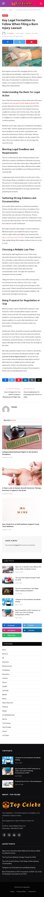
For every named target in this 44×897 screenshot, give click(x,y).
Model (4, 694)
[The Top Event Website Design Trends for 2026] (7, 580)
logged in (17, 545)
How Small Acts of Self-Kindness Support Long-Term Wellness (20, 525)
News (4, 699)
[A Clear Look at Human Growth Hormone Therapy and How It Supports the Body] (22, 473)
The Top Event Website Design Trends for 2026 (27, 579)
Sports (4, 719)
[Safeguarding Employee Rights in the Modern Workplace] (22, 437)
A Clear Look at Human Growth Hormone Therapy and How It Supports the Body (21, 489)
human (11, 33)
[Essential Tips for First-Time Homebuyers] (7, 784)
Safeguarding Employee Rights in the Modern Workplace (20, 453)
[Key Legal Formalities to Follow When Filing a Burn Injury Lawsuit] (22, 57)
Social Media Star (8, 715)
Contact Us (32, 891)
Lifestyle (5, 690)
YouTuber (5, 735)
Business (5, 662)
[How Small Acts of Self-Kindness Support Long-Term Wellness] (22, 509)
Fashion (5, 678)
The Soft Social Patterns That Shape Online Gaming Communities (27, 589)
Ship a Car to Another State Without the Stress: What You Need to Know (28, 568)
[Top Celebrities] (22, 3)
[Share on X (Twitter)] (19, 42)
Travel (4, 731)
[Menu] (3, 3)
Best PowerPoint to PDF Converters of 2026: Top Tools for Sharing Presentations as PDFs (27, 612)
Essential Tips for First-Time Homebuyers (28, 781)
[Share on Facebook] (7, 42)
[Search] (41, 3)
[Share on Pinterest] (31, 42)
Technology (6, 723)
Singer (4, 711)
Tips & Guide (6, 727)
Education (5, 674)
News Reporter (7, 703)
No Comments (8, 36)
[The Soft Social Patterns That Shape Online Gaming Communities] (7, 591)
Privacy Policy (21, 891)
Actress (5, 654)
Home (12, 891)
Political (5, 707)
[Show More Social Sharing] (40, 42)
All (3, 658)
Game (4, 682)
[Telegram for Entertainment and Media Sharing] (7, 602)
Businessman (7, 666)
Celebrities (6, 670)
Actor (4, 650)
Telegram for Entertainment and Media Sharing (28, 600)
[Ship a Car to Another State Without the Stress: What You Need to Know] (7, 569)
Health (5, 15)
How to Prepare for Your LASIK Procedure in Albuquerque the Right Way (11, 394)
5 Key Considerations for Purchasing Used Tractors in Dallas (32, 394)
